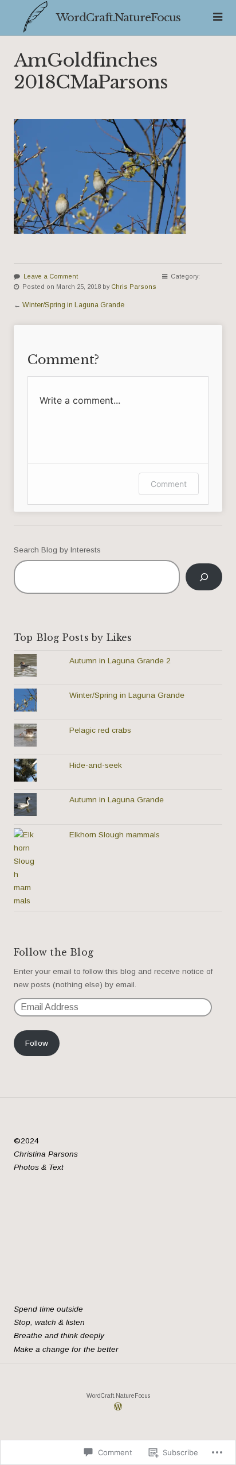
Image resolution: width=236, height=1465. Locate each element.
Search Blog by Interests (57, 550)
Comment (169, 484)
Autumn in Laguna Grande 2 (120, 660)
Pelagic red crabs (100, 730)
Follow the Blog (53, 952)
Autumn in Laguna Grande (116, 799)
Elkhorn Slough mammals (114, 834)
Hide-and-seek (95, 765)
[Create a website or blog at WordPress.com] (118, 1408)
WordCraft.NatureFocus (118, 17)
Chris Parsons (133, 286)
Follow (36, 1043)
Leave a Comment (50, 276)
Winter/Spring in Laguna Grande (73, 305)
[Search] (204, 576)
